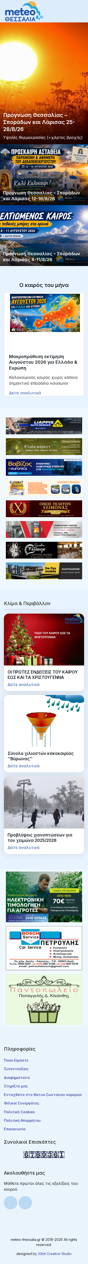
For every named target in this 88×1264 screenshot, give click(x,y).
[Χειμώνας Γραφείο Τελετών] (44, 508)
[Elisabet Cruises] (44, 487)
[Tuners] (44, 896)
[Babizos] (44, 467)
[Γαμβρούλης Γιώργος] (44, 529)
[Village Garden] (44, 549)
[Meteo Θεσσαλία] (24, 11)
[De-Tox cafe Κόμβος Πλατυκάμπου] (44, 570)
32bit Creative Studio (55, 1254)
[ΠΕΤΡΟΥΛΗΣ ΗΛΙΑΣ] (44, 947)
